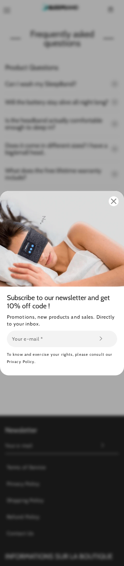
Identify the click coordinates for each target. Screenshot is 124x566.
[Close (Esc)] (113, 201)
